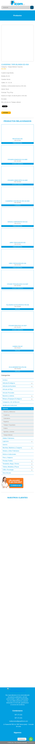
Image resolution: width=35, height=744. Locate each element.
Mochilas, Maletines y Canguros (12, 447)
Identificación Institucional (10, 405)
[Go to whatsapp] (31, 739)
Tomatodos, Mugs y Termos (11, 463)
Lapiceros (6, 441)
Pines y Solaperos (8, 457)
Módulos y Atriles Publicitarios (11, 451)
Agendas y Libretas (8, 431)
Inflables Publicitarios (8, 438)
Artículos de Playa (8, 389)
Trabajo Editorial (7, 435)
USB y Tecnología (8, 469)
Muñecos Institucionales (9, 454)
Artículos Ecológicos (9, 383)
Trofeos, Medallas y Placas (11, 466)
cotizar (5, 112)
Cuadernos (6, 415)
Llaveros (5, 444)
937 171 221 (18, 714)
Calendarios (6, 418)
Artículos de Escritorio (9, 386)
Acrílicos (5, 380)
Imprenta (5, 408)
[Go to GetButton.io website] (31, 742)
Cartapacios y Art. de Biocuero (11, 402)
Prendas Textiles (8, 460)
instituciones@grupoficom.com (18, 721)
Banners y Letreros (8, 396)
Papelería (6, 421)
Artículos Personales (8, 392)
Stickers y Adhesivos (9, 411)
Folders (5, 428)
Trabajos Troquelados (9, 425)
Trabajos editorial (16, 102)
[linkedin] (12, 736)
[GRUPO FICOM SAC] (17, 3)
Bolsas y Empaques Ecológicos (12, 399)
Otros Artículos (7, 473)
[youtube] (15, 736)
